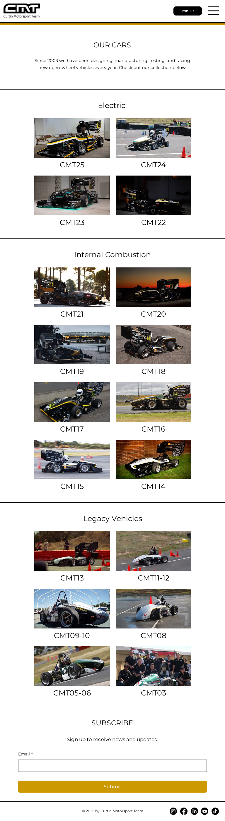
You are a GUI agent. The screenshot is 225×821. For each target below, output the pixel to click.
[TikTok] (215, 811)
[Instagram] (173, 811)
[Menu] (213, 11)
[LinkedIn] (194, 811)
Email (25, 754)
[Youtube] (204, 811)
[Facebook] (184, 811)
